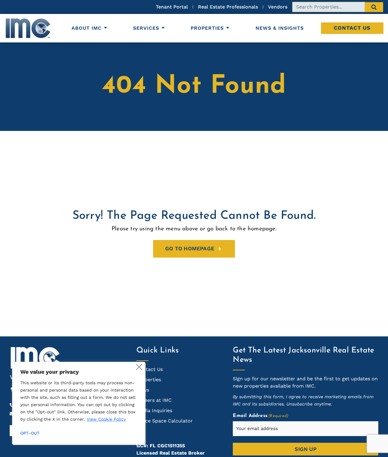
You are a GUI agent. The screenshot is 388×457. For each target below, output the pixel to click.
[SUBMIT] (374, 7)
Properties (207, 28)
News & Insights (280, 28)
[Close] (139, 367)
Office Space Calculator (164, 421)
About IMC (87, 28)
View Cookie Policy (106, 419)
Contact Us (352, 28)
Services (146, 28)
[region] (79, 403)
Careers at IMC (154, 400)
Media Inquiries (154, 410)
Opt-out (30, 433)
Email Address (260, 415)
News (142, 390)
